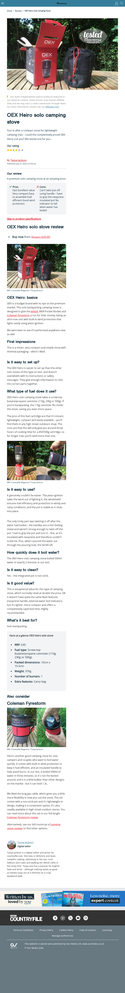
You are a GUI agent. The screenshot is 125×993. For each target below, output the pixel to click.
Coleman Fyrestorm (18, 315)
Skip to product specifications (24, 219)
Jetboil (34, 311)
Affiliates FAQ (52, 106)
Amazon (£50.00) (40, 237)
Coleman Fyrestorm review (22, 817)
